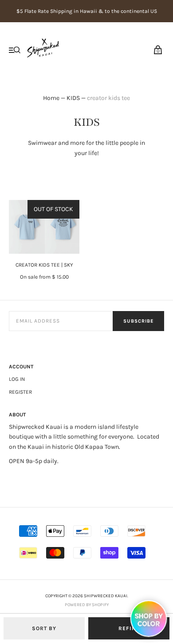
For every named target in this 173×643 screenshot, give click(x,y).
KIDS (73, 98)
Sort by (44, 628)
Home (51, 98)
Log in (17, 379)
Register (20, 392)
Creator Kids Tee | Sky (44, 265)
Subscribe (138, 321)
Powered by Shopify (87, 604)
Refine (129, 628)
